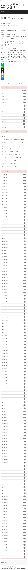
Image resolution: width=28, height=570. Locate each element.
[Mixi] (14, 74)
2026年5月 (13, 183)
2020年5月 (13, 371)
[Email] (14, 76)
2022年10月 (13, 283)
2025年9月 (13, 195)
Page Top (4, 562)
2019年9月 (13, 396)
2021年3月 (13, 341)
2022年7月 (13, 292)
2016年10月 (13, 502)
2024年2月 (13, 238)
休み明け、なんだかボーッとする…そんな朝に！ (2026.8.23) (13, 143)
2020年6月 (13, 368)
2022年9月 (13, 286)
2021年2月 (13, 344)
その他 (13, 124)
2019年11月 (13, 390)
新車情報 (13, 102)
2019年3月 (13, 414)
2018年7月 (13, 438)
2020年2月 (13, 381)
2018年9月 (13, 432)
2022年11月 (13, 280)
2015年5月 (13, 554)
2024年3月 (13, 235)
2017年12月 (13, 459)
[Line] (14, 66)
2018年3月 (13, 450)
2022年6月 (13, 295)
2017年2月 (13, 490)
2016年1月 (13, 529)
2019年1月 (13, 420)
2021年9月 (13, 323)
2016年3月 (13, 523)
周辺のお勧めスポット (13, 121)
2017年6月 (13, 478)
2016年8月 (13, 508)
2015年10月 (13, 538)
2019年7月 (13, 402)
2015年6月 (13, 551)
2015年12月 (13, 532)
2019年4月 (13, 411)
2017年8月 (13, 472)
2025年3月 (13, 211)
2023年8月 (13, 253)
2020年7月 (13, 365)
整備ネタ (13, 93)
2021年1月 (13, 347)
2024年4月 (13, 232)
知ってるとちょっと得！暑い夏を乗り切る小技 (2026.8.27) (13, 135)
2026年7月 (13, 177)
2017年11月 (13, 463)
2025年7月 (13, 201)
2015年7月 (13, 548)
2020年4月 (13, 374)
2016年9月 (13, 505)
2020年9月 (13, 359)
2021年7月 (13, 329)
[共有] (14, 79)
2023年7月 (13, 256)
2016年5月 (13, 517)
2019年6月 (13, 405)
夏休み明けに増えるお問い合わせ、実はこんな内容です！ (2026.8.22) (13, 147)
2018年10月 (13, 429)
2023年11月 (13, 244)
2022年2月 (13, 308)
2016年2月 (13, 526)
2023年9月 (13, 250)
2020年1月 (13, 384)
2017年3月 (13, 487)
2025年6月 (13, 204)
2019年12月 (13, 387)
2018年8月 (13, 435)
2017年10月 (13, 466)
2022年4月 (13, 302)
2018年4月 (13, 447)
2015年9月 (13, 542)
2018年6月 (13, 441)
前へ (7, 83)
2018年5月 (13, 444)
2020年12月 (13, 350)
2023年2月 (13, 271)
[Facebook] (14, 64)
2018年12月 (13, 423)
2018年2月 (13, 453)
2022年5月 (13, 299)
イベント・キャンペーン (13, 118)
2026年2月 (13, 189)
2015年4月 (13, 557)
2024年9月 (13, 223)
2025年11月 (13, 192)
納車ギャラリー (13, 115)
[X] (14, 69)
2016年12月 (13, 496)
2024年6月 (13, 229)
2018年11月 (13, 426)
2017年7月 (13, 475)
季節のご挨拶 (13, 99)
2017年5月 (13, 481)
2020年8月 (13, 362)
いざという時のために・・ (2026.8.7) (10, 166)
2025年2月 (13, 214)
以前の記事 (13, 127)
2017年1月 (13, 493)
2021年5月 (13, 335)
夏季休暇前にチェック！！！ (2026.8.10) (11, 157)
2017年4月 (13, 484)
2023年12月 (13, 241)
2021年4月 (13, 338)
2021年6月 (13, 332)
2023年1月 (13, 274)
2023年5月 (13, 262)
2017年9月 (13, 469)
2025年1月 (13, 217)
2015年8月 (13, 545)
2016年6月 (13, 514)
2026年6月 (13, 180)
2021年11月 (13, 317)
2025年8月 (13, 198)
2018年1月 (13, 456)
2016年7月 (13, 511)
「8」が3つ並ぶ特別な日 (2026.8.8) (10, 163)
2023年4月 (13, 265)
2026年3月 (13, 186)
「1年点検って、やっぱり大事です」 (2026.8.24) (13, 139)
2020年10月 (13, 356)
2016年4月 (13, 520)
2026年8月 (13, 174)
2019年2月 (13, 417)
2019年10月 (13, 393)
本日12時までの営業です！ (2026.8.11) (11, 154)
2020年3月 (13, 378)
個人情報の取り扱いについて (14, 567)
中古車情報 (13, 106)
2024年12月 (13, 220)
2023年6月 (13, 259)
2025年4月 (13, 207)
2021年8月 (13, 326)
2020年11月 (13, 353)
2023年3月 (13, 268)
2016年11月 (13, 499)
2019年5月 (13, 408)
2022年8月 (13, 289)
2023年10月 (13, 247)
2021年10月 (13, 320)
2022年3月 (13, 305)
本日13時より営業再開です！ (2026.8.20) (11, 151)
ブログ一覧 (14, 83)
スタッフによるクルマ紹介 (13, 109)
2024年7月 (13, 226)
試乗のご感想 (13, 112)
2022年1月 (13, 311)
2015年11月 (13, 535)
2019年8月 (13, 399)
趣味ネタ (13, 96)
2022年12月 (13, 277)
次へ (20, 83)
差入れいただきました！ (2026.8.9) (10, 160)
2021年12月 (13, 314)
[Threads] (14, 71)
